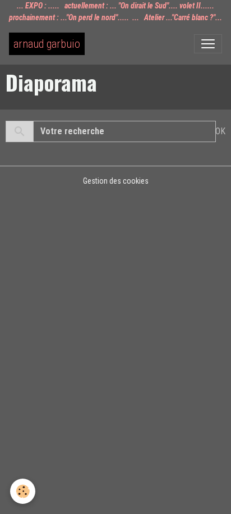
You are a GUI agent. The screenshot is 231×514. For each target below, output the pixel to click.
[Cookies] (22, 491)
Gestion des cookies (116, 180)
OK (220, 131)
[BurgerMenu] (208, 43)
